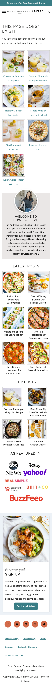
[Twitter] (44, 624)
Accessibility (29, 638)
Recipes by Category (27, 647)
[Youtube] (17, 624)
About (43, 638)
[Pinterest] (26, 624)
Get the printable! (26, 606)
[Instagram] (35, 624)
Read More (31, 253)
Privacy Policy (12, 638)
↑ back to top (14, 655)
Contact (9, 647)
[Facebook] (8, 624)
